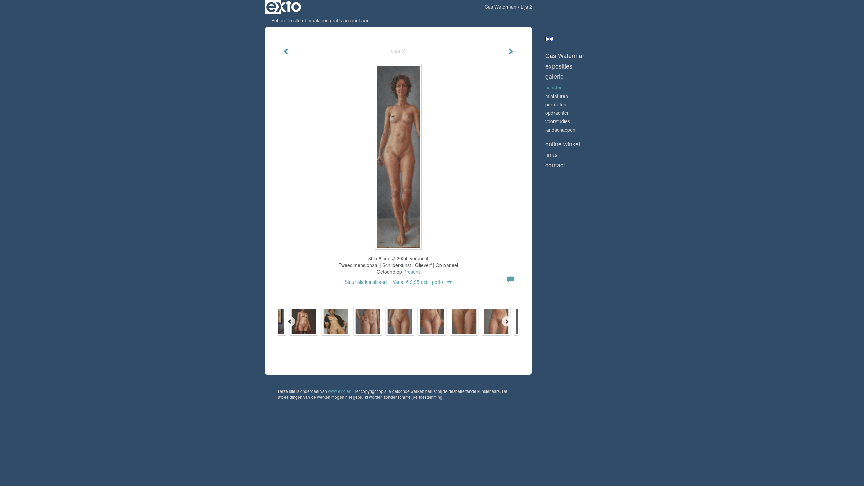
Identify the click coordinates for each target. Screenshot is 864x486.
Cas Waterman (500, 6)
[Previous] (290, 321)
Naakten (554, 87)
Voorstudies (557, 121)
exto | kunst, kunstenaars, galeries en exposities (284, 7)
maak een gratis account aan (338, 20)
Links (551, 154)
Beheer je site (286, 20)
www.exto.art (339, 391)
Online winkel (562, 144)
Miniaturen (556, 95)
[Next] (507, 321)
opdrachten (557, 112)
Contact (555, 165)
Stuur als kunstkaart (394, 281)
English (549, 39)
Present (411, 271)
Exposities (558, 66)
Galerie (554, 76)
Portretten (555, 104)
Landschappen (560, 129)
